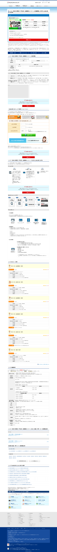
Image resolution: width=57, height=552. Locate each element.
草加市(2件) (10, 457)
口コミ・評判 (44, 52)
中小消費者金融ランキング (22, 516)
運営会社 (49, 2)
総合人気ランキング (21, 514)
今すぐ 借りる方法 (34, 52)
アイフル (30, 515)
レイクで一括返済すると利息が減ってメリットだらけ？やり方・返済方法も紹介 (19, 482)
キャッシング (9, 514)
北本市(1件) (14, 456)
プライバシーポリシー (38, 528)
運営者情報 (9, 528)
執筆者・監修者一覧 (17, 528)
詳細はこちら (28, 39)
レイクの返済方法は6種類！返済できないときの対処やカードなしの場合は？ (18, 469)
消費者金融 (9, 516)
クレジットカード (10, 521)
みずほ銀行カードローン (32, 525)
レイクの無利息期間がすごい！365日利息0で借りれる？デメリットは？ (18, 480)
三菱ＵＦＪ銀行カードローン (32, 523)
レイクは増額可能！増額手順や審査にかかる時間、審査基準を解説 (17, 475)
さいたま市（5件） (12, 448)
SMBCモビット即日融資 (21, 522)
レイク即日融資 (20, 523)
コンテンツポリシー (32, 528)
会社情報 (12, 528)
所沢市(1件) (36, 456)
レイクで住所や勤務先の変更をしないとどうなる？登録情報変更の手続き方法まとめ (20, 484)
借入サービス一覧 (44, 2)
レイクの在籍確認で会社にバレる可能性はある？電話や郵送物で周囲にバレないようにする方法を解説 (22, 471)
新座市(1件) (40, 456)
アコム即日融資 (20, 520)
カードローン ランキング (11, 6)
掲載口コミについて (26, 528)
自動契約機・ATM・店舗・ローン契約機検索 (45, 517)
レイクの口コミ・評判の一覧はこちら (44, 364)
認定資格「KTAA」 (28, 549)
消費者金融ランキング (21, 515)
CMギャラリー (41, 521)
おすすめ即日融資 (21, 518)
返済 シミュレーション (23, 52)
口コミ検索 (41, 518)
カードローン (9, 515)
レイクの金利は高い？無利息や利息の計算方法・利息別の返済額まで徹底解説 (19, 473)
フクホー (30, 520)
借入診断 (41, 520)
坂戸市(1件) (24, 456)
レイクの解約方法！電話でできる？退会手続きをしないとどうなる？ (17, 477)
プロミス (30, 516)
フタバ (30, 521)
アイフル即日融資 (21, 521)
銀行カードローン (10, 517)
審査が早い (9, 523)
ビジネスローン (9, 520)
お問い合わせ (43, 528)
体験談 (40, 515)
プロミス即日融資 (21, 519)
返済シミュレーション (42, 519)
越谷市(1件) (14, 457)
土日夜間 (9, 524)
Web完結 (9, 522)
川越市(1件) (32, 456)
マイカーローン (9, 519)
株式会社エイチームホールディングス (23, 544)
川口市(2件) (28, 456)
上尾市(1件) (10, 456)
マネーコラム (41, 514)
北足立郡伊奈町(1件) (20, 456)
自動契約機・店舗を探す (38, 2)
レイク (30, 518)
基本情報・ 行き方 (13, 52)
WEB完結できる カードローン (25, 6)
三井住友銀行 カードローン (32, 524)
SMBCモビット (31, 517)
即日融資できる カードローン (18, 6)
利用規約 (22, 528)
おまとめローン (9, 518)
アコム (30, 514)
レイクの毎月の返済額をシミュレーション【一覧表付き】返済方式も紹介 (18, 468)
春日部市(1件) (45, 456)
